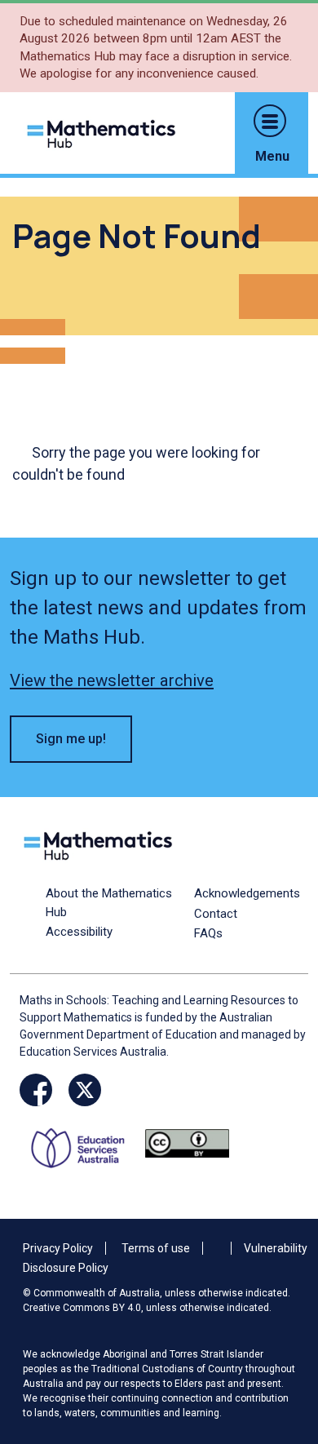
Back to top (280, 1321)
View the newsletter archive (112, 680)
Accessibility (79, 931)
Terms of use (155, 1248)
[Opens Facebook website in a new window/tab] (36, 1090)
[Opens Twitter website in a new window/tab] (84, 1090)
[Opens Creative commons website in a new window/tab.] (187, 1142)
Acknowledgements (247, 893)
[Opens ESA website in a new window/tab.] (83, 1142)
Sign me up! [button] (71, 738)
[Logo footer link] (101, 844)
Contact (215, 913)
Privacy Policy (58, 1248)
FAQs (208, 933)
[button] (270, 120)
